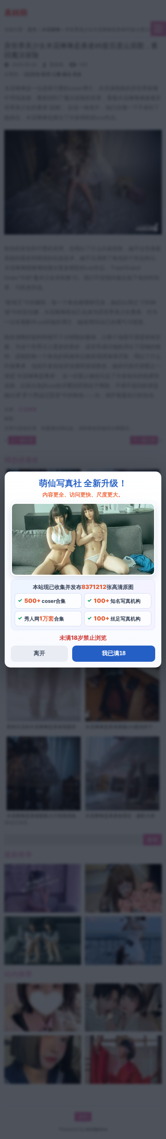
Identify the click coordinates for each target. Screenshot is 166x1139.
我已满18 (113, 653)
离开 (39, 653)
